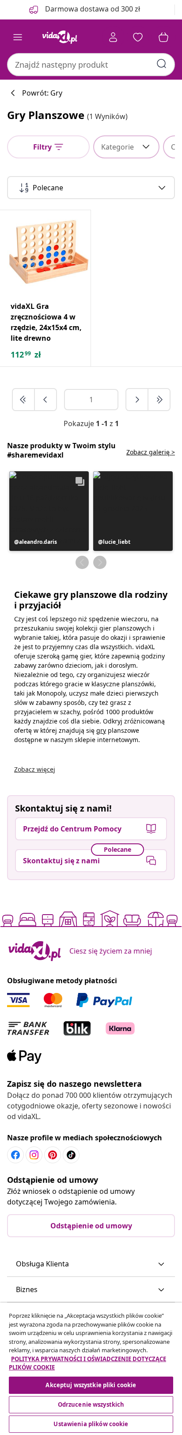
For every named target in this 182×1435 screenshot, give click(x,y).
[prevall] (24, 399)
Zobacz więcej (34, 769)
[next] (137, 399)
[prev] (45, 399)
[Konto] (113, 37)
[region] (91, 1369)
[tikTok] (71, 1154)
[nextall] (159, 399)
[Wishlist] (137, 37)
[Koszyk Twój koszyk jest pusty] (163, 37)
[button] (49, 511)
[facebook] (15, 1154)
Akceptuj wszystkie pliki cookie (91, 1385)
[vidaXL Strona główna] (60, 37)
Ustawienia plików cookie (90, 1424)
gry (101, 730)
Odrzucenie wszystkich (91, 1404)
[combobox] (91, 64)
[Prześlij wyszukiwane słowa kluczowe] (162, 64)
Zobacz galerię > (150, 452)
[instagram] (34, 1154)
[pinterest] (52, 1154)
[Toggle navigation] (17, 37)
